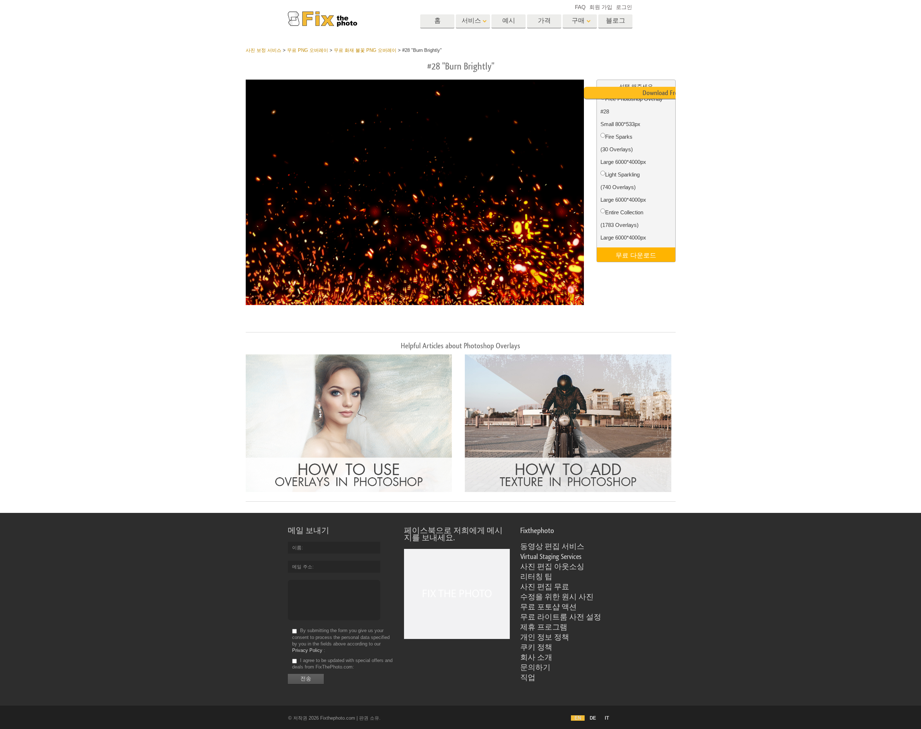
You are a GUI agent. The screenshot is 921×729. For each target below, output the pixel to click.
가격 (544, 21)
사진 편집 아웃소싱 (552, 567)
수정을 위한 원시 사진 (557, 597)
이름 (296, 547)
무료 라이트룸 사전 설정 (560, 617)
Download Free (662, 93)
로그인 (624, 7)
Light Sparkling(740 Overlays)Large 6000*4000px (623, 187)
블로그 (615, 21)
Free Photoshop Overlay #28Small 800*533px (631, 111)
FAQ (580, 7)
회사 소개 (536, 657)
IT (607, 718)
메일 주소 (302, 566)
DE (593, 718)
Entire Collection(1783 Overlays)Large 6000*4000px (623, 225)
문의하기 (535, 667)
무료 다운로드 (636, 254)
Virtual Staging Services (550, 556)
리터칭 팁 (536, 577)
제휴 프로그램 (543, 627)
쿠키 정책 (536, 647)
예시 (508, 21)
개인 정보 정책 (544, 637)
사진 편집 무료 (544, 587)
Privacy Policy (307, 650)
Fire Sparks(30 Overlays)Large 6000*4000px (623, 149)
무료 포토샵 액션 (548, 607)
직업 (527, 677)
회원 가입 (600, 7)
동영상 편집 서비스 (552, 546)
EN (578, 718)
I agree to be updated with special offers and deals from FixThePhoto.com (342, 664)
